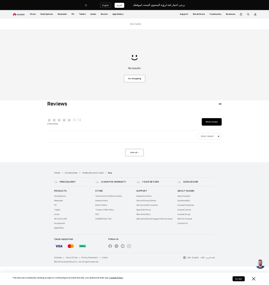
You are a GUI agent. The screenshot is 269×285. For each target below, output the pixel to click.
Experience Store (143, 196)
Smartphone (46, 14)
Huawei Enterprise (185, 205)
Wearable (62, 14)
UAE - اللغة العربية (208, 257)
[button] (241, 14)
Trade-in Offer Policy (104, 210)
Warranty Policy (143, 214)
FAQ (97, 214)
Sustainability (183, 200)
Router (104, 14)
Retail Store (199, 14)
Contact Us (182, 223)
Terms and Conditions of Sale (108, 196)
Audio (93, 14)
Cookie (105, 257)
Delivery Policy (101, 200)
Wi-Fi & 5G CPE (60, 219)
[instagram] (129, 246)
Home (57, 172)
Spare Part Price (143, 210)
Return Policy (101, 205)
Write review (212, 121)
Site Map (58, 257)
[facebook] (110, 246)
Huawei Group (183, 214)
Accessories (71, 172)
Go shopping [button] (134, 78)
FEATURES (135, 24)
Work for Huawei (184, 219)
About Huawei (183, 196)
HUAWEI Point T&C (103, 219)
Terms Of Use (72, 257)
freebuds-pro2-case (93, 172)
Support (184, 14)
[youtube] (123, 246)
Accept (238, 279)
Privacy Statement (89, 257)
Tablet (82, 14)
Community (215, 14)
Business (230, 14)
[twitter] (116, 246)
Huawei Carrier (184, 210)
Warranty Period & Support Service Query (154, 219)
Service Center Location (147, 205)
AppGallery (118, 14)
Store (33, 14)
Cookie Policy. (116, 277)
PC (73, 14)
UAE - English (193, 257)
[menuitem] (33, 14)
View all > (134, 152)
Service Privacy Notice (146, 200)
